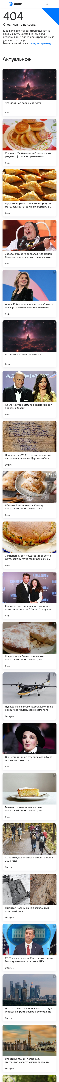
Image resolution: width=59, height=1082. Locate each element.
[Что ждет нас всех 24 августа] (29, 343)
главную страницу (40, 43)
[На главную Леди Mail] (17, 4)
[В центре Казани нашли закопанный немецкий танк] (29, 897)
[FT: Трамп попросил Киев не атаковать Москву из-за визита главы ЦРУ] (29, 947)
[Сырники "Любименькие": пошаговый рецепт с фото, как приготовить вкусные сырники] (29, 142)
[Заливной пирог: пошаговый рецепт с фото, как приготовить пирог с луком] (29, 545)
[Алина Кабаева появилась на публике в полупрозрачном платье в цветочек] (29, 293)
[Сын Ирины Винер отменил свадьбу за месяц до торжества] (29, 746)
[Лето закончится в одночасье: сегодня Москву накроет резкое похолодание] (29, 997)
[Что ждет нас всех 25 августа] (29, 92)
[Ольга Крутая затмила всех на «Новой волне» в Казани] (29, 394)
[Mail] (11, 4)
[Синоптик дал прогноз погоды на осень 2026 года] (29, 847)
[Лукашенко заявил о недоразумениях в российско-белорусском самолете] (29, 696)
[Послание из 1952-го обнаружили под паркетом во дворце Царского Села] (29, 444)
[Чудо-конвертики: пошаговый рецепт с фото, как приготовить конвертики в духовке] (29, 192)
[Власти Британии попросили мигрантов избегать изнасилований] (29, 1048)
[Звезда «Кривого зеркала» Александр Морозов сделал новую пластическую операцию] (29, 243)
